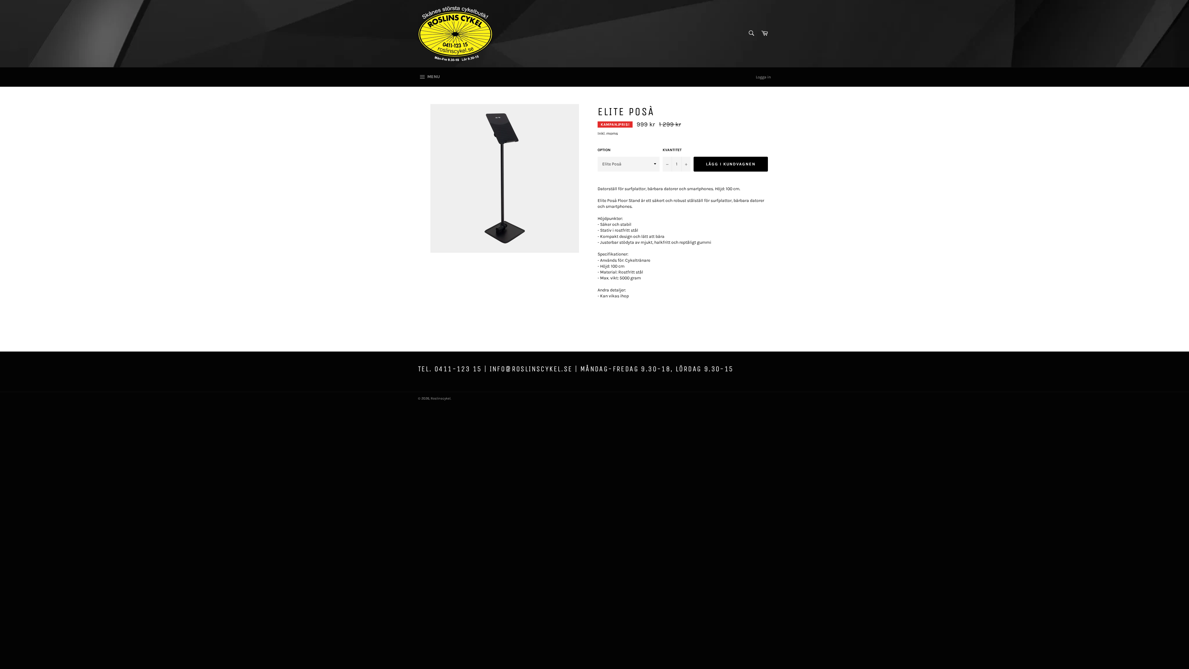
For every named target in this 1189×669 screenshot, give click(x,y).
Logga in (763, 77)
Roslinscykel (441, 398)
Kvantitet (672, 150)
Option (604, 150)
